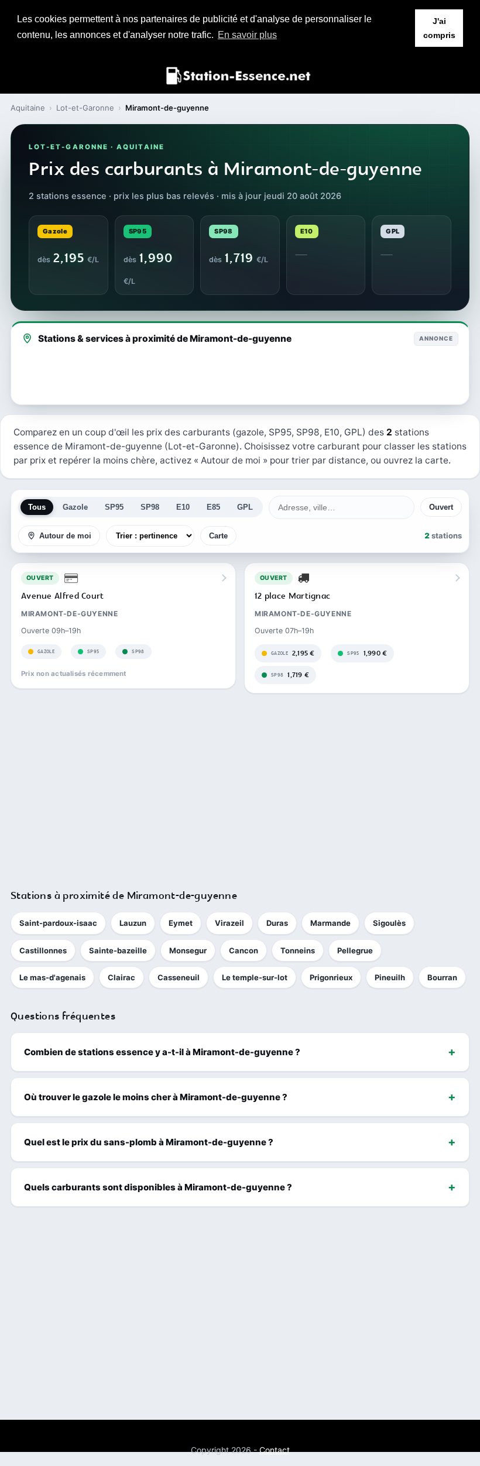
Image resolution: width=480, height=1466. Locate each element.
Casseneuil (178, 977)
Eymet (181, 923)
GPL (245, 507)
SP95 (114, 507)
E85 (213, 507)
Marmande (330, 923)
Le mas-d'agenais (52, 977)
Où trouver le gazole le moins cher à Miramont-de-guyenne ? (155, 1097)
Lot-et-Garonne (85, 107)
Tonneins (297, 950)
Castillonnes (43, 950)
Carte (218, 535)
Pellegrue (355, 950)
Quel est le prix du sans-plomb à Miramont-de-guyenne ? (148, 1142)
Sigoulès (389, 923)
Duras (277, 923)
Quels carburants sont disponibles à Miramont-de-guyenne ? (158, 1187)
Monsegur (188, 950)
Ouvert (441, 507)
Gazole (75, 507)
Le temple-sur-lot (254, 977)
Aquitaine (28, 107)
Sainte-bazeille (118, 950)
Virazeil (229, 923)
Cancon (243, 950)
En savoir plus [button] (247, 35)
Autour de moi (65, 535)
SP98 (149, 507)
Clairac (121, 977)
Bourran (442, 977)
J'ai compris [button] (439, 28)
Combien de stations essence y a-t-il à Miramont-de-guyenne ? (162, 1052)
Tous (37, 507)
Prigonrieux (331, 977)
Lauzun (132, 923)
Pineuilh (390, 977)
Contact (274, 1450)
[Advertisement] (240, 786)
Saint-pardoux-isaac (58, 923)
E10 (183, 507)
